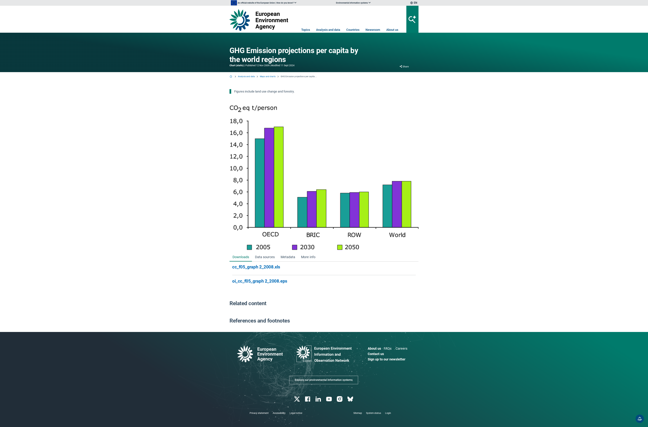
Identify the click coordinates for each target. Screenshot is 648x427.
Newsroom (373, 30)
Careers (401, 348)
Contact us (376, 354)
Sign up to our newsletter (386, 359)
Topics (305, 30)
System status (373, 413)
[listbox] (264, 3)
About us (392, 30)
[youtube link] (329, 399)
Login (388, 413)
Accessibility (279, 413)
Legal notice (296, 413)
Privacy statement (259, 413)
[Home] (231, 77)
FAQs (388, 348)
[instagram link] (340, 399)
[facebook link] (308, 399)
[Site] (260, 20)
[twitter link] (297, 399)
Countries (352, 30)
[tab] (241, 257)
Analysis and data (328, 30)
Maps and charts (268, 76)
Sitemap (357, 413)
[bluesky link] (350, 399)
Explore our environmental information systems (324, 380)
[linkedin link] (318, 399)
